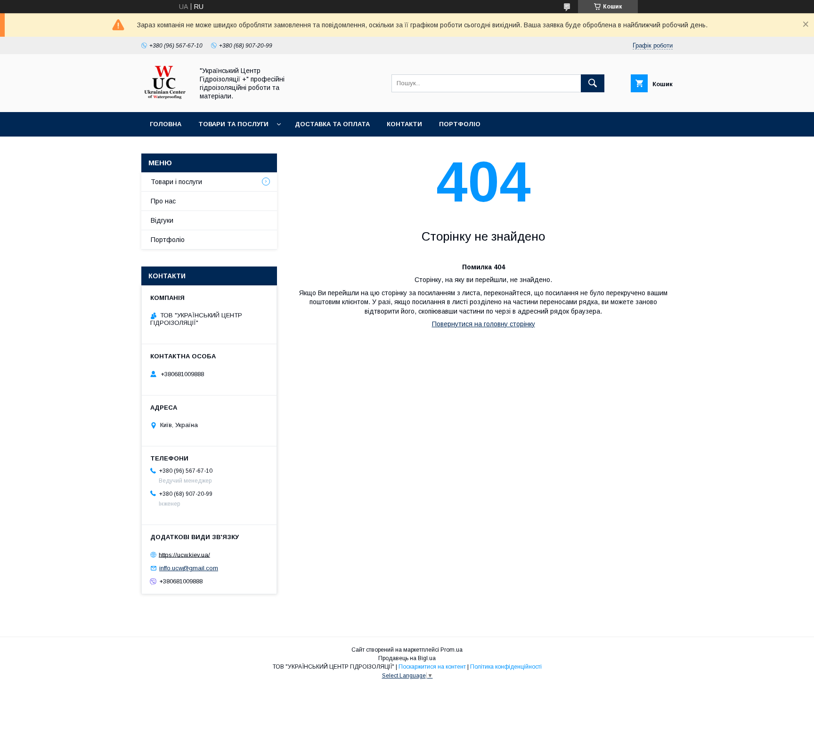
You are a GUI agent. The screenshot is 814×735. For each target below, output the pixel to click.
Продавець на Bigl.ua (407, 658)
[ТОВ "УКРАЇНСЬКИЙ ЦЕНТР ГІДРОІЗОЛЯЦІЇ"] (164, 100)
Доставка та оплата (332, 124)
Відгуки (162, 220)
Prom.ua (451, 649)
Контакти (404, 124)
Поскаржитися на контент (432, 666)
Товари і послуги (176, 182)
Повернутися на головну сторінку (483, 324)
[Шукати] (592, 83)
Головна (165, 124)
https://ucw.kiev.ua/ (184, 554)
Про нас (163, 201)
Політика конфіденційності (506, 666)
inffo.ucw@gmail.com (188, 568)
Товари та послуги (233, 124)
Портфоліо (459, 124)
